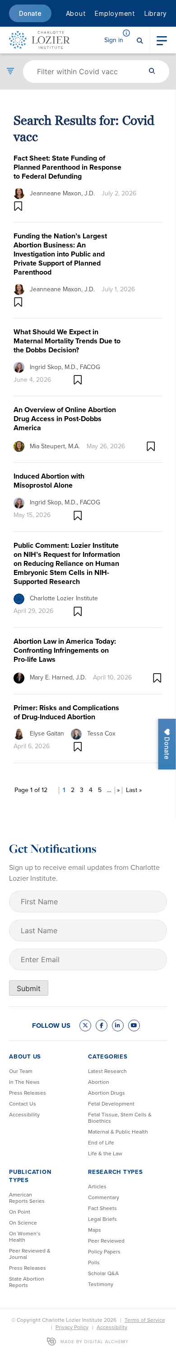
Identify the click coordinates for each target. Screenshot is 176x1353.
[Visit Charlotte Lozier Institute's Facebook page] (101, 1025)
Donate (30, 13)
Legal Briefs (102, 1219)
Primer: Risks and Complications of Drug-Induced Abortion (66, 712)
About (76, 13)
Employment (115, 13)
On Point (19, 1212)
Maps (94, 1230)
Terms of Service (145, 1320)
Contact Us (22, 1104)
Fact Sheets (102, 1208)
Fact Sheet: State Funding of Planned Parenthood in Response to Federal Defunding (67, 167)
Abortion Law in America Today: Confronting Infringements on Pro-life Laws (65, 650)
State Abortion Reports (26, 1282)
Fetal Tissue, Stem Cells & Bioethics (120, 1118)
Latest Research (107, 1071)
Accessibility (24, 1115)
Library (155, 13)
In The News (24, 1082)
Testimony (100, 1284)
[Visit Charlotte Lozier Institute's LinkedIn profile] (118, 1025)
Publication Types (30, 1176)
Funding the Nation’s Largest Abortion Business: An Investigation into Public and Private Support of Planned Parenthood (60, 254)
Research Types (115, 1172)
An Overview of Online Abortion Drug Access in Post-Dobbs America (65, 418)
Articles (97, 1186)
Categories (108, 1056)
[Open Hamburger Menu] (162, 40)
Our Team (20, 1071)
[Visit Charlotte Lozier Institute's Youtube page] (134, 1025)
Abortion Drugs (106, 1093)
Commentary (103, 1197)
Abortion (98, 1082)
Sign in (113, 40)
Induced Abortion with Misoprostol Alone (49, 480)
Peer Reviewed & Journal (30, 1254)
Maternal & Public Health (118, 1132)
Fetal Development (111, 1104)
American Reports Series (27, 1198)
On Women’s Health (25, 1237)
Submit (29, 988)
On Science (23, 1223)
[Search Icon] (140, 39)
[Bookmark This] (18, 206)
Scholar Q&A (103, 1273)
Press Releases (27, 1093)
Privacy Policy (72, 1327)
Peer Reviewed (106, 1241)
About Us (25, 1056)
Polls (94, 1262)
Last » (134, 790)
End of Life (101, 1143)
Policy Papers (104, 1252)
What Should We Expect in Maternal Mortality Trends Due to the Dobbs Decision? (67, 341)
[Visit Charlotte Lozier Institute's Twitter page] (85, 1025)
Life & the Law (105, 1153)
